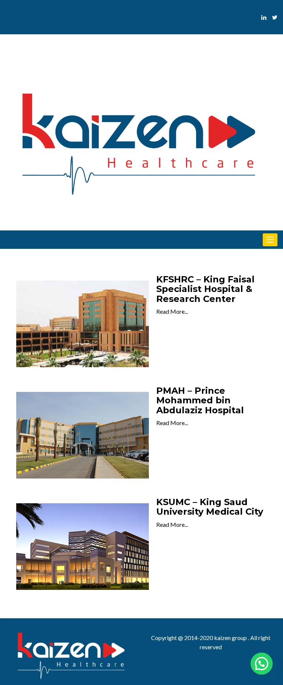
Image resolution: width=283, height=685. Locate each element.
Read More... (172, 311)
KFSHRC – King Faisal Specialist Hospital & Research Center (205, 289)
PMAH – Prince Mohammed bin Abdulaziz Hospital (200, 400)
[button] (262, 664)
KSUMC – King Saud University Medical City (209, 507)
